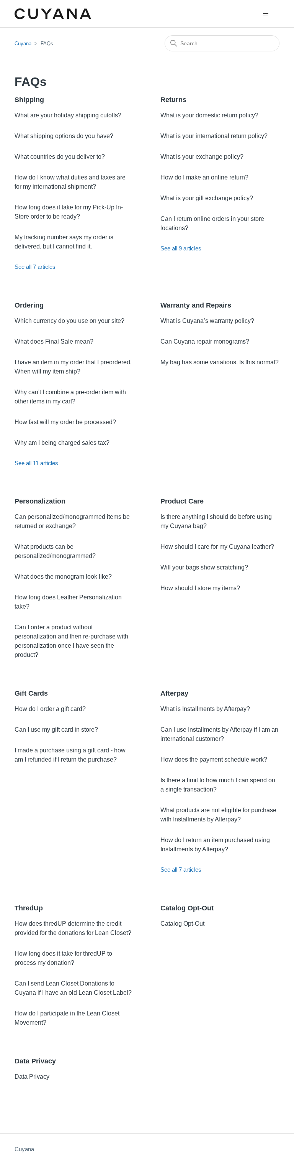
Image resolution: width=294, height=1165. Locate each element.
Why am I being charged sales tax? (62, 442)
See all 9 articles (180, 248)
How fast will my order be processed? (65, 422)
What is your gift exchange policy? (206, 198)
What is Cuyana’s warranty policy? (207, 321)
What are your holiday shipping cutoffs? (68, 115)
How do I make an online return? (204, 177)
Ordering (29, 305)
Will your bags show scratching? (204, 567)
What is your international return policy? (214, 136)
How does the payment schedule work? (213, 759)
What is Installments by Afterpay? (205, 709)
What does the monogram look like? (63, 576)
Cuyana (23, 43)
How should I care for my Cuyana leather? (217, 546)
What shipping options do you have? (64, 136)
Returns (173, 100)
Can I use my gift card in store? (56, 729)
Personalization (40, 501)
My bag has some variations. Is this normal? (219, 362)
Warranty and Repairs (195, 305)
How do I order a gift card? (50, 709)
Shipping (29, 100)
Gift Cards (31, 693)
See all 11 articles (36, 463)
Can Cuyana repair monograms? (204, 341)
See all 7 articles (35, 266)
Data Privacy (35, 1061)
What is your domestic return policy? (209, 115)
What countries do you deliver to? (60, 156)
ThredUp (29, 908)
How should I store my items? (200, 588)
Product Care (182, 501)
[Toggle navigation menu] (265, 14)
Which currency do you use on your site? (69, 321)
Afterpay (174, 693)
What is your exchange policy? (201, 156)
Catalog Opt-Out (187, 908)
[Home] (53, 13)
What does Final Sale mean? (54, 341)
